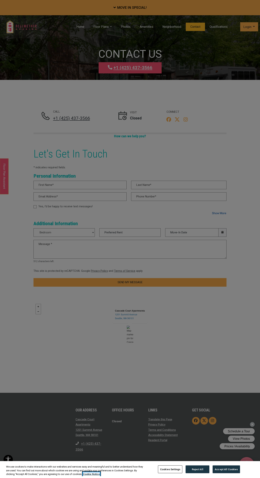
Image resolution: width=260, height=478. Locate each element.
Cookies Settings (170, 469)
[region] (130, 469)
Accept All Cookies (226, 469)
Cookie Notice (91, 474)
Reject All (197, 469)
